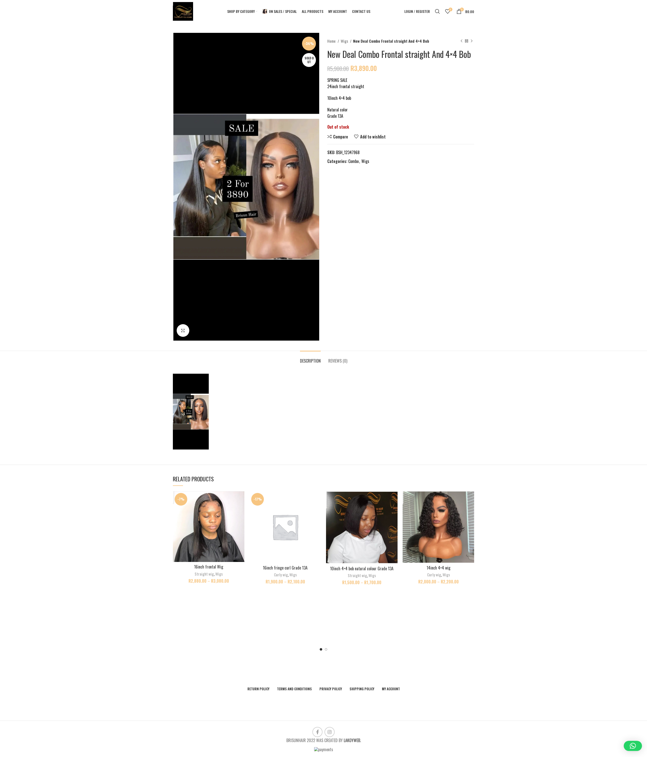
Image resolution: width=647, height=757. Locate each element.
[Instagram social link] (330, 732)
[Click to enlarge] (183, 330)
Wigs (345, 41)
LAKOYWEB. (352, 740)
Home (331, 41)
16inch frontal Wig (208, 567)
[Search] (437, 11)
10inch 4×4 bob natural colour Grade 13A (362, 568)
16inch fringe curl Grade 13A (285, 568)
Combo (353, 161)
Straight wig (204, 574)
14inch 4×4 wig (438, 568)
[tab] (310, 358)
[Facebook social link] (317, 732)
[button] (633, 746)
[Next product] (471, 40)
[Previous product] (461, 40)
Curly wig (281, 574)
